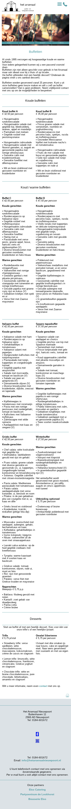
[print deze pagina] (67, 697)
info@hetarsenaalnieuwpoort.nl (41, 760)
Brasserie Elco (37, 799)
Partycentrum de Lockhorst (37, 794)
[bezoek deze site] (37, 731)
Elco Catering (37, 789)
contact (43, 686)
